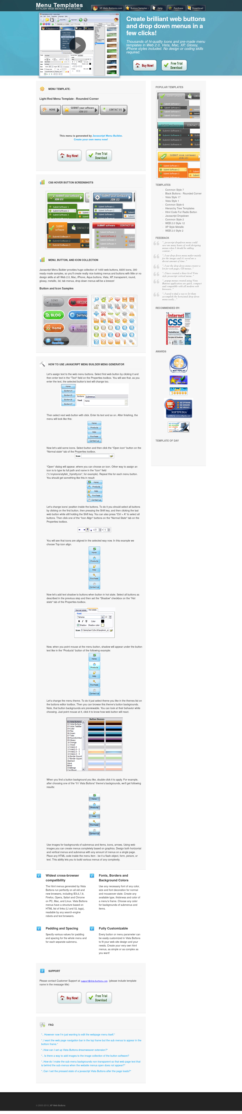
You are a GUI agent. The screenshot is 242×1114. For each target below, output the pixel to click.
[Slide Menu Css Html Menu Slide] (178, 164)
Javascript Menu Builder (107, 135)
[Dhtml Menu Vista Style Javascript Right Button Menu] (68, 235)
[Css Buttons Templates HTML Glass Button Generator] (114, 321)
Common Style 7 (174, 189)
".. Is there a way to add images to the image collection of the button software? (85, 1055)
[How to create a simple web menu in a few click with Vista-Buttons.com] (77, 45)
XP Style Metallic (174, 227)
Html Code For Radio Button (181, 212)
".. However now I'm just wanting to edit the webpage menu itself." (78, 1034)
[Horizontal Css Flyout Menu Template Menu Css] (113, 235)
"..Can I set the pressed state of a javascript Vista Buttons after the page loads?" (86, 1071)
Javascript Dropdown (177, 215)
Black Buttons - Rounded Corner (183, 193)
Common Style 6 (174, 204)
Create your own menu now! (91, 139)
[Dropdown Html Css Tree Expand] (178, 134)
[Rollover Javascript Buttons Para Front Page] (178, 105)
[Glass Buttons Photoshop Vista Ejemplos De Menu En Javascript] (68, 205)
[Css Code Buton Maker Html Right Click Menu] (113, 205)
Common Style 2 (174, 219)
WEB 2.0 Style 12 (175, 223)
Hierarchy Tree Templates (179, 208)
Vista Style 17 (173, 197)
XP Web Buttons (57, 1105)
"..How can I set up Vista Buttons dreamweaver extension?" (74, 1050)
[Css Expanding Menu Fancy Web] (65, 321)
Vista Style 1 (172, 201)
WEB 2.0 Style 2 (174, 230)
